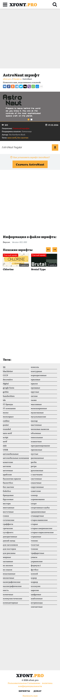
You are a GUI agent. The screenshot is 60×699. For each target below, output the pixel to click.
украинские (37, 561)
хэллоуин (35, 586)
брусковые (8, 499)
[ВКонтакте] (4, 86)
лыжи (34, 400)
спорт (34, 503)
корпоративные (38, 375)
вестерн (7, 503)
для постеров (9, 548)
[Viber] (29, 86)
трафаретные (37, 553)
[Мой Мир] (37, 86)
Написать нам (30, 695)
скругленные (37, 487)
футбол (34, 569)
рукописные (37, 470)
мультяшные (37, 412)
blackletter (8, 371)
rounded (7, 429)
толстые (35, 544)
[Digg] (25, 86)
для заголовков (10, 544)
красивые (35, 379)
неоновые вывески (40, 429)
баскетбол (8, 482)
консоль (35, 367)
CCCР (5, 375)
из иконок (8, 565)
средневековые (38, 511)
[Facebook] (8, 86)
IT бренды (8, 404)
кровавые (35, 387)
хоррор (34, 582)
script (5, 437)
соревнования (38, 499)
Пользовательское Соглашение (24, 683)
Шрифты (24, 690)
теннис (34, 540)
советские (36, 491)
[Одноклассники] (13, 86)
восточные (8, 511)
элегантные (37, 606)
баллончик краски (12, 478)
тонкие (34, 548)
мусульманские (38, 416)
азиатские (8, 462)
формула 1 (36, 565)
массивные (36, 404)
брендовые (8, 495)
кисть (6, 590)
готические (8, 520)
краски (34, 383)
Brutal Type (22, 269)
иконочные (8, 577)
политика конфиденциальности (35, 685)
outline (6, 420)
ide (4, 400)
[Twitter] (21, 86)
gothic (6, 391)
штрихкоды (37, 602)
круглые (35, 391)
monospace (8, 416)
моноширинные (39, 408)
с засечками (37, 474)
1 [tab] (28, 119)
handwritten (9, 396)
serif (5, 441)
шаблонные (37, 598)
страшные (36, 536)
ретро (34, 466)
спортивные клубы (40, 507)
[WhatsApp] (33, 86)
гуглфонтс (8, 532)
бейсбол (7, 491)
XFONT (23, 4)
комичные (8, 594)
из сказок (7, 569)
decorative (8, 379)
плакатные (36, 441)
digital (6, 383)
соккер (34, 495)
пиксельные (37, 437)
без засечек (22, 137)
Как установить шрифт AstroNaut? (31, 157)
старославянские (39, 520)
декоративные (10, 536)
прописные (36, 449)
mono (5, 412)
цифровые (36, 594)
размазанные (37, 458)
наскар (34, 420)
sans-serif (11, 137)
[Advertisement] (30, 38)
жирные (7, 557)
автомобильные (10, 453)
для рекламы (9, 553)
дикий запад (9, 540)
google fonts (8, 387)
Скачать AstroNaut (30, 164)
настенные (36, 424)
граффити (8, 524)
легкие (34, 396)
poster (6, 424)
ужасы (34, 557)
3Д (4, 367)
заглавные (8, 561)
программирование (40, 445)
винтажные (8, 507)
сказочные (36, 482)
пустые (34, 453)
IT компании (9, 408)
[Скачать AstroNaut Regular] (55, 147)
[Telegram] (17, 86)
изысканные (9, 573)
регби (34, 462)
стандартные (37, 515)
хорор (34, 577)
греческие (8, 528)
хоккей (34, 573)
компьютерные (10, 602)
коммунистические (12, 598)
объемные (36, 433)
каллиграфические (12, 586)
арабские (7, 474)
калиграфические (11, 582)
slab (5, 445)
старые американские (41, 528)
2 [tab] (31, 119)
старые (34, 524)
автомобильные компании (16, 458)
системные (36, 478)
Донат (37, 690)
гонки (6, 515)
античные (8, 470)
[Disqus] (30, 317)
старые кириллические (42, 532)
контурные (36, 371)
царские (35, 590)
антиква (7, 466)
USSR (5, 449)
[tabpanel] (30, 107)
